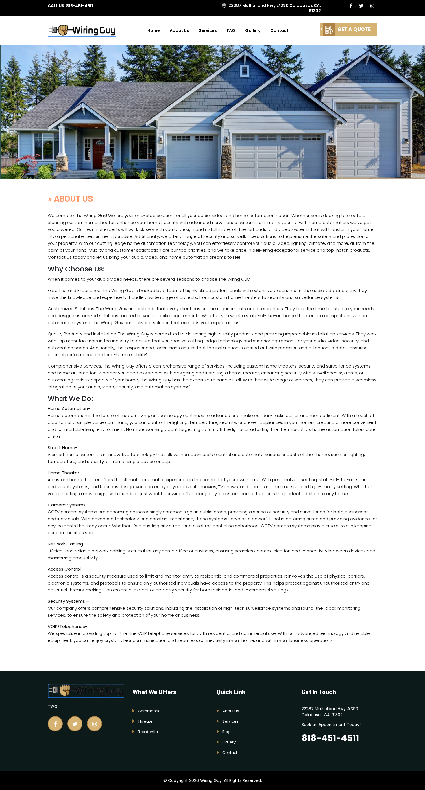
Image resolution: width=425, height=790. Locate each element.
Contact (279, 30)
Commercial (150, 711)
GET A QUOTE (353, 29)
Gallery (252, 30)
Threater (146, 721)
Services (208, 30)
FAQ (231, 30)
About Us (179, 30)
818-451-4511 (79, 6)
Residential (148, 731)
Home (153, 30)
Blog (226, 731)
